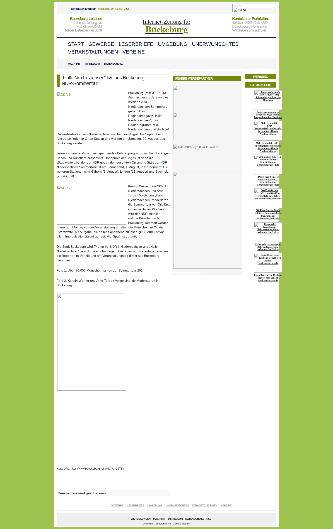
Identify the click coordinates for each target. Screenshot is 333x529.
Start (76, 44)
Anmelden (148, 523)
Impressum (92, 63)
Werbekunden (141, 518)
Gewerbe (101, 44)
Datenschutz (113, 63)
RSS (208, 518)
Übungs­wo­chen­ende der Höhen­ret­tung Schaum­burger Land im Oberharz (268, 114)
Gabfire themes (181, 523)
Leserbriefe (136, 44)
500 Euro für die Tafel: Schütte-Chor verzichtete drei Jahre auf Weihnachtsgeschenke (268, 214)
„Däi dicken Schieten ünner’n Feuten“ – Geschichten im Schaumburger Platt (268, 181)
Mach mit (74, 63)
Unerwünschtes (215, 44)
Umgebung (172, 44)
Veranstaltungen (93, 52)
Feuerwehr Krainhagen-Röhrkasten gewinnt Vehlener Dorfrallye (268, 246)
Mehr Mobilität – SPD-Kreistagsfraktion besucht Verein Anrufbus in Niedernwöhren (268, 147)
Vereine (134, 52)
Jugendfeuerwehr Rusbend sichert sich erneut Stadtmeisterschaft (268, 277)
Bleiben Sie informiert (83, 9)
